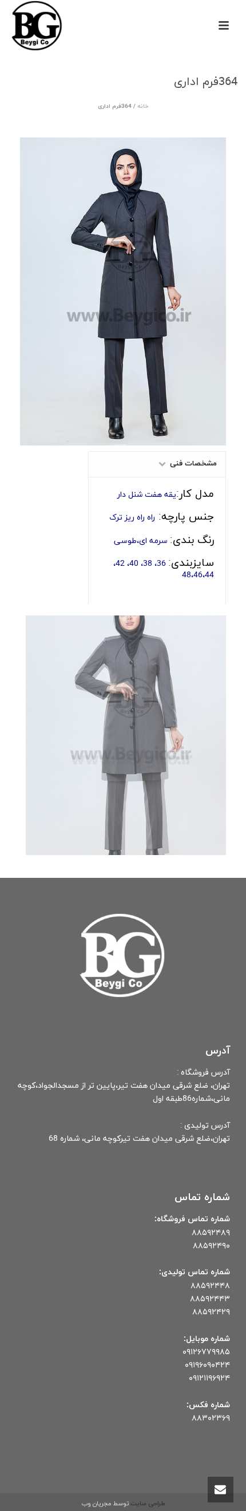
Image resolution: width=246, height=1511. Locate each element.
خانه (143, 106)
